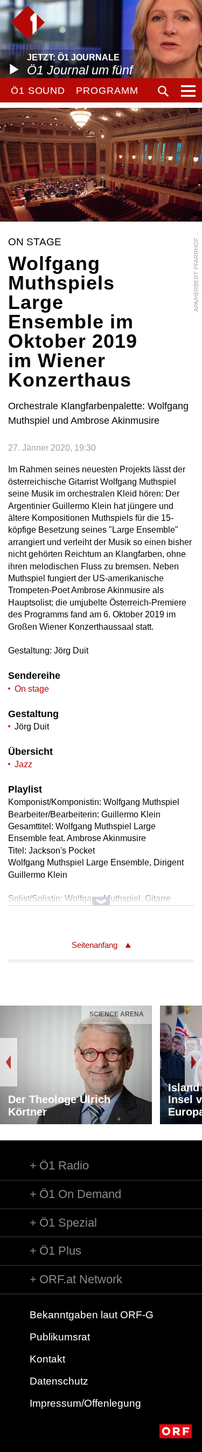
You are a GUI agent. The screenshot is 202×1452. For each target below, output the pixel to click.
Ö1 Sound (38, 90)
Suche (163, 91)
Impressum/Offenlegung (85, 1403)
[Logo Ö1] (28, 22)
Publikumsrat (60, 1337)
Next (193, 1062)
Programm (107, 90)
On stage (32, 688)
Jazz (23, 764)
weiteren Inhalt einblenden (101, 896)
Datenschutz (59, 1381)
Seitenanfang (94, 944)
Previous (8, 1062)
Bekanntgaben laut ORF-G (92, 1314)
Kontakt (47, 1359)
